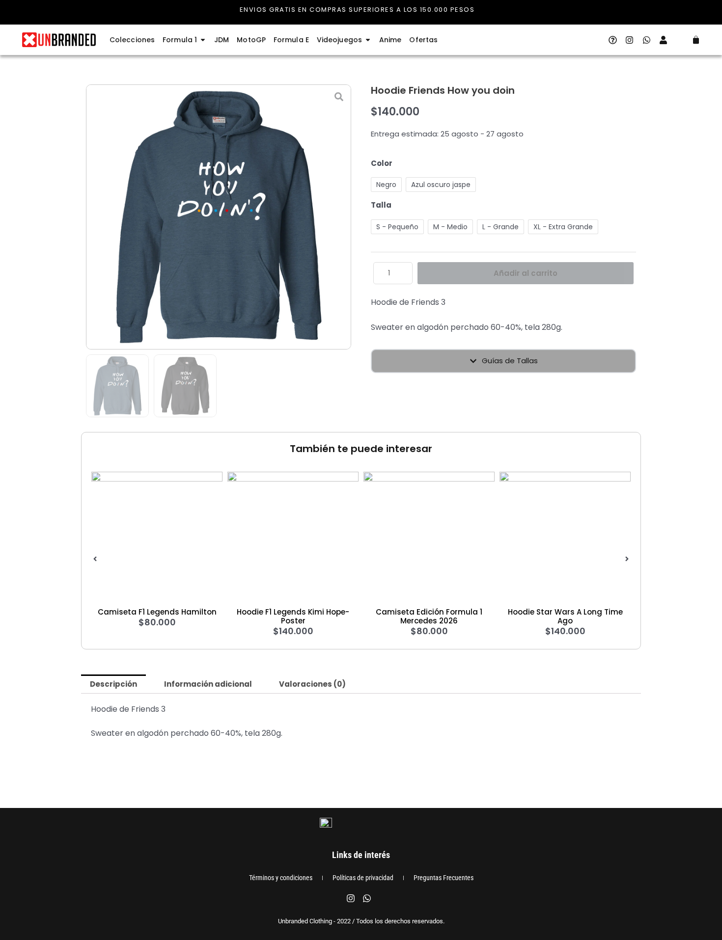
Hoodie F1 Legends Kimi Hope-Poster (293, 616)
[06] (218, 216)
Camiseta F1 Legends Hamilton (157, 612)
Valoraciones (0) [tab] (312, 684)
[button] (95, 559)
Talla (381, 205)
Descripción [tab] (113, 684)
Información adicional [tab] (208, 684)
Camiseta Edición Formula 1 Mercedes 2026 (429, 616)
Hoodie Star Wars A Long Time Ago (565, 616)
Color (381, 163)
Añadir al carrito (525, 273)
